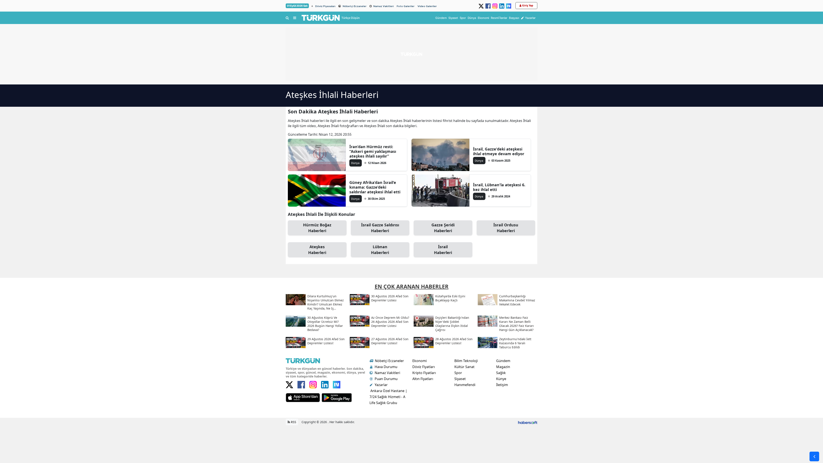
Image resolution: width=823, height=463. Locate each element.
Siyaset (460, 378)
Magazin (503, 366)
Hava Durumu (386, 366)
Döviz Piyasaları (325, 6)
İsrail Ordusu (505, 227)
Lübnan (380, 249)
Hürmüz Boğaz (317, 227)
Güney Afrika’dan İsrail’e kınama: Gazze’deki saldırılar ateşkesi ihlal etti (374, 187)
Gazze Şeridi (443, 227)
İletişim (502, 384)
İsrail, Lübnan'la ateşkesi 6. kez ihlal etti (499, 187)
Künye (501, 378)
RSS (293, 422)
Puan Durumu (386, 378)
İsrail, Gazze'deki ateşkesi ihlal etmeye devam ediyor (498, 151)
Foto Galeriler (406, 6)
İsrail (443, 249)
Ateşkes (317, 249)
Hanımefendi (464, 384)
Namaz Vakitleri (383, 6)
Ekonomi (419, 360)
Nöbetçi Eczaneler (354, 6)
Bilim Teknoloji (466, 360)
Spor (458, 372)
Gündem (503, 360)
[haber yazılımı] (527, 422)
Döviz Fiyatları (423, 366)
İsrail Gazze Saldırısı (380, 227)
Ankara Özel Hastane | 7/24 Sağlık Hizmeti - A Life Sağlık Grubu (388, 396)
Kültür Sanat (464, 366)
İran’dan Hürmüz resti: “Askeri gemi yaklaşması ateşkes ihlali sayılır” (372, 151)
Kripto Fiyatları (424, 372)
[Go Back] (814, 456)
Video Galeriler (427, 6)
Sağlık (501, 372)
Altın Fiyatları (422, 378)
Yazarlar (381, 384)
